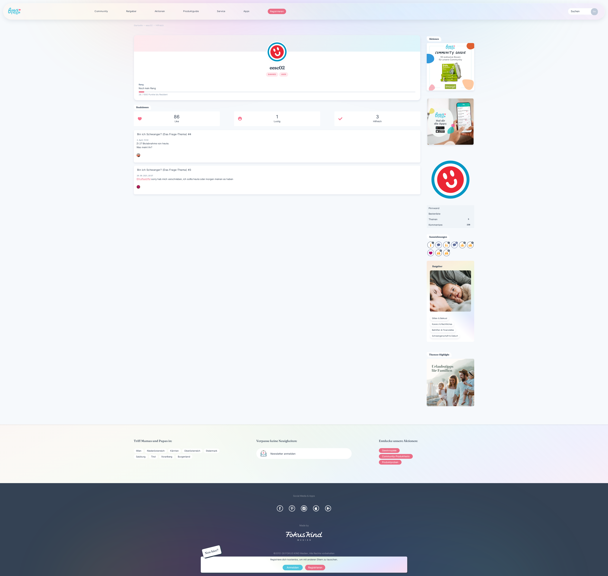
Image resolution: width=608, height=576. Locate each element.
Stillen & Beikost (439, 318)
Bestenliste (434, 213)
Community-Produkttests (396, 456)
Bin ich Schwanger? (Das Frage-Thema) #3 (164, 169)
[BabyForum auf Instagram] (304, 508)
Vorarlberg (166, 456)
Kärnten (174, 450)
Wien (138, 450)
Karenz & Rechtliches (442, 324)
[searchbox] (583, 11)
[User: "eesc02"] (277, 51)
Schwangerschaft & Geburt (445, 336)
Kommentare (449, 224)
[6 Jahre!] (446, 255)
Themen (449, 219)
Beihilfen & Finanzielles (443, 330)
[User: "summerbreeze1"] (138, 155)
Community (101, 11)
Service (221, 11)
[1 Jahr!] (431, 247)
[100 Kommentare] (454, 247)
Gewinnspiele (389, 450)
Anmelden (293, 567)
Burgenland (184, 456)
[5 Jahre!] (439, 255)
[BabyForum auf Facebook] (280, 508)
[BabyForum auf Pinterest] (292, 508)
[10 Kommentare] (439, 247)
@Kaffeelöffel (143, 179)
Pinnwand (434, 208)
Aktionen (160, 11)
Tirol (153, 456)
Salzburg (141, 456)
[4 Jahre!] (470, 247)
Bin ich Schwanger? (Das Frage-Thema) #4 (164, 134)
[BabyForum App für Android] (328, 508)
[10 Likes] (431, 255)
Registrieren (277, 11)
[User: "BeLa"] (138, 187)
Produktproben (390, 462)
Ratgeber (131, 11)
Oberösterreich (192, 450)
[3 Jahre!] (462, 247)
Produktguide (191, 11)
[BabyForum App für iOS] (316, 508)
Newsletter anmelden (282, 453)
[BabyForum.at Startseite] (14, 11)
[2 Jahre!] (446, 247)
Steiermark (211, 450)
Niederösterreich (156, 450)
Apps (247, 11)
